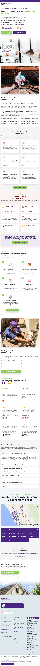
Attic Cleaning (3, 617)
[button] (18, 516)
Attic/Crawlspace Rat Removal (6, 636)
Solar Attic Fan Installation (6, 626)
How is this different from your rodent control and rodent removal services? (20, 472)
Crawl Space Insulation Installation (18, 622)
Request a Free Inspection (20, 187)
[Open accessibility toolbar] (1, 333)
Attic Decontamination (5, 621)
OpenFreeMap (22, 524)
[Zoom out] (37, 506)
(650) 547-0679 (31, 642)
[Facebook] (2, 610)
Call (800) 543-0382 (20, 32)
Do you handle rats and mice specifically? (20, 475)
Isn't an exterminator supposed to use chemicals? (20, 465)
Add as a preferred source (7, 612)
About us (16, 633)
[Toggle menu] (38, 4)
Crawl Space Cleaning (18, 617)
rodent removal (34, 553)
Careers (15, 639)
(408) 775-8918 (31, 631)
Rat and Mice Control (5, 637)
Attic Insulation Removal (5, 618)
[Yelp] (7, 610)
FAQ (15, 634)
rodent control (21, 553)
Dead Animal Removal (5, 635)
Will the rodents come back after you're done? (20, 482)
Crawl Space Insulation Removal (18, 619)
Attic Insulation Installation (6, 620)
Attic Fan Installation (5, 625)
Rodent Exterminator (5, 633)
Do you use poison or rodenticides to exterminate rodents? (20, 453)
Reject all (11, 664)
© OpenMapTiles (26, 524)
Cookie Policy (28, 661)
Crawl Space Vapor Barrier (19, 623)
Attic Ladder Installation (5, 622)
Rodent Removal (4, 632)
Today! (33, 0)
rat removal (11, 555)
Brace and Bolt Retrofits (18, 626)
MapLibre (18, 524)
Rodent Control (4, 631)
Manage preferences (20, 664)
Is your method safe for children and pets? (20, 486)
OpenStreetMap (34, 524)
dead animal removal (33, 555)
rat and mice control (22, 555)
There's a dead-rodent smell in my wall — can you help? (20, 479)
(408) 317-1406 (31, 647)
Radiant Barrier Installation (6, 624)
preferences (6, 660)
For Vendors (16, 641)
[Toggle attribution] (37, 524)
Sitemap (15, 642)
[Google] (5, 610)
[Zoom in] (37, 505)
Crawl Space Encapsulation (19, 624)
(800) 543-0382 (31, 625)
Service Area (16, 637)
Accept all (4, 664)
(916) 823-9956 (31, 636)
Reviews (15, 635)
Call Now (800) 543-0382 (27, 310)
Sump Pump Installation (18, 628)
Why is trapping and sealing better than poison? (20, 468)
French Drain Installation (18, 627)
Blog (15, 638)
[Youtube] (10, 610)
